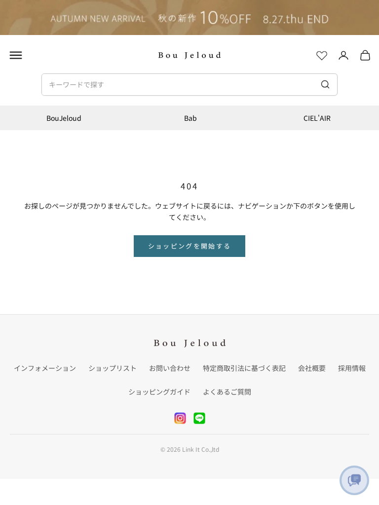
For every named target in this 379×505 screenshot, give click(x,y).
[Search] (325, 84)
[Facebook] (199, 418)
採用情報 (352, 368)
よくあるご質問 (227, 392)
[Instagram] (180, 418)
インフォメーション (45, 368)
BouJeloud (63, 117)
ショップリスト (112, 368)
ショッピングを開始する (189, 246)
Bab (190, 117)
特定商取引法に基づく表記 (244, 368)
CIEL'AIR (317, 117)
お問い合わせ (169, 368)
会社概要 (312, 368)
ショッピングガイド (159, 392)
